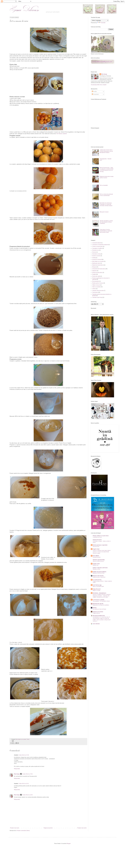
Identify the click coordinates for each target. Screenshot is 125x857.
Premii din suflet (96, 276)
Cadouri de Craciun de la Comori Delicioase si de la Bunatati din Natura (106, 151)
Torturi (28, 739)
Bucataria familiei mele (99, 615)
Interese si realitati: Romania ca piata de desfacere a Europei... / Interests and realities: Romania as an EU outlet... (101, 596)
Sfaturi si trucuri (96, 285)
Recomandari (95, 281)
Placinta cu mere (96, 569)
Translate (103, 22)
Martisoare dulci (96, 263)
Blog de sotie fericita (98, 575)
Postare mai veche (82, 828)
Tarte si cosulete (96, 286)
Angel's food (96, 549)
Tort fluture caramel (61, 133)
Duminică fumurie (96, 557)
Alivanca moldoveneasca (98, 561)
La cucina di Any (97, 579)
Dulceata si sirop (96, 254)
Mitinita (95, 607)
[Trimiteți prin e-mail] (11, 743)
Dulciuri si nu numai (98, 611)
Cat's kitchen (96, 623)
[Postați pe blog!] (13, 743)
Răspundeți (17, 768)
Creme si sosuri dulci (97, 246)
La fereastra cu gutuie (98, 599)
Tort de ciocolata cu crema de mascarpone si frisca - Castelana (106, 222)
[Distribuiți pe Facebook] (16, 743)
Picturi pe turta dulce (97, 272)
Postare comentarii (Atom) (23, 830)
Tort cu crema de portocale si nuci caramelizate (106, 195)
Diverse (94, 252)
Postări (95, 91)
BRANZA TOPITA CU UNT (99, 573)
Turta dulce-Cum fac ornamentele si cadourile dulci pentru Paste (106, 231)
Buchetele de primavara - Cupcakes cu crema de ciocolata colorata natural (106, 204)
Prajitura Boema (96, 613)
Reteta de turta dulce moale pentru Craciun (106, 177)
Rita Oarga (17, 774)
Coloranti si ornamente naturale (100, 244)
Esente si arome (96, 255)
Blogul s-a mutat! (96, 590)
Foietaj (94, 257)
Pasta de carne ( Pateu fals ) (99, 577)
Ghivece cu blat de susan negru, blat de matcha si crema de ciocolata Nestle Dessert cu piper (101, 552)
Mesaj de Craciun (104, 212)
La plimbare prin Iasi (97, 537)
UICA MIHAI (96, 555)
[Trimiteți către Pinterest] (18, 743)
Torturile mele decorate (98, 290)
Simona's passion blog (99, 559)
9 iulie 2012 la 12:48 (27, 794)
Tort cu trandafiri (104, 185)
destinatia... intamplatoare (99, 593)
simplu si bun (96, 563)
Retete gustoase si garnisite (100, 545)
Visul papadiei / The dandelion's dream (101, 601)
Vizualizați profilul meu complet (98, 84)
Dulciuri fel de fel (97, 539)
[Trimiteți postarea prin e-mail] (12, 740)
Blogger (69, 843)
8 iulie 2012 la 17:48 (24, 755)
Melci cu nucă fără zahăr (98, 586)
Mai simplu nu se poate (21, 739)
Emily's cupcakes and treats (100, 567)
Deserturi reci (95, 250)
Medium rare (95, 565)
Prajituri (94, 274)
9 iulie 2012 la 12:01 (24, 783)
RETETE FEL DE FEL (98, 603)
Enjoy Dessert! (97, 589)
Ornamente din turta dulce (98, 268)
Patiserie (94, 270)
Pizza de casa (96, 546)
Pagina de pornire (48, 828)
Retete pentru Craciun (97, 283)
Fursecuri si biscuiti (97, 259)
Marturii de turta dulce (97, 265)
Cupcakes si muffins (97, 248)
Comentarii (96, 94)
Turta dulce (95, 292)
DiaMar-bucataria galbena (99, 571)
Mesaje (94, 267)
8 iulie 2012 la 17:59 (27, 774)
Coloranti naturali (96, 242)
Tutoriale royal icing (97, 297)
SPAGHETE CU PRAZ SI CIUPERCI (101, 605)
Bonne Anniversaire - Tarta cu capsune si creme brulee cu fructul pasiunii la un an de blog (106, 169)
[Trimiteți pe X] (15, 743)
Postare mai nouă (14, 828)
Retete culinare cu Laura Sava (101, 535)
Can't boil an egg (97, 585)
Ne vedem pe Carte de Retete (99, 609)
